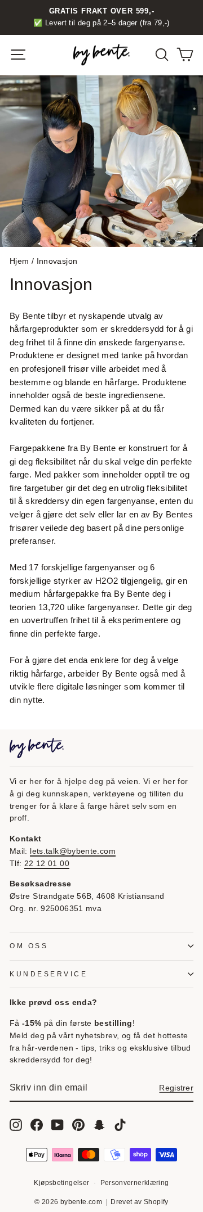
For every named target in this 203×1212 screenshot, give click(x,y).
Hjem (19, 261)
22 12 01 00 (46, 863)
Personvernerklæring (134, 1183)
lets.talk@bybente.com (73, 851)
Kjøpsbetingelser (61, 1183)
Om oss (29, 945)
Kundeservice (48, 973)
